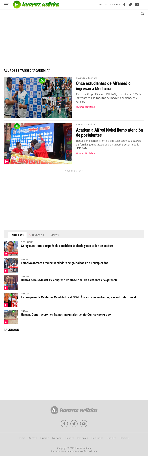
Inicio (22, 438)
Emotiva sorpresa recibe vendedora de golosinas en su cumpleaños (64, 263)
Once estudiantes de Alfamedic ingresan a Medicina (103, 86)
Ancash (81, 124)
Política (70, 438)
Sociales (111, 438)
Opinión (124, 438)
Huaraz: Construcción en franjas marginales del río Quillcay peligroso (66, 314)
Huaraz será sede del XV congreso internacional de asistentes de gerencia (69, 280)
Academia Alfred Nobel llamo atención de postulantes (109, 132)
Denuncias (97, 438)
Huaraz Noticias (85, 107)
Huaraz (81, 78)
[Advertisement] (74, 37)
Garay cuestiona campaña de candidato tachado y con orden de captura (67, 246)
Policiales (82, 438)
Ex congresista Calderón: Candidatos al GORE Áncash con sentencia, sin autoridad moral (78, 297)
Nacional (57, 438)
